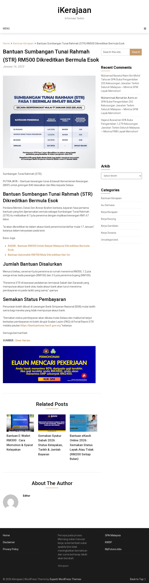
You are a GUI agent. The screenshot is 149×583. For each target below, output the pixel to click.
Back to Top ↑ (138, 579)
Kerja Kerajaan (109, 212)
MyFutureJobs (113, 549)
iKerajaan (74, 10)
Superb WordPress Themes (65, 579)
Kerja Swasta (108, 232)
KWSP (108, 542)
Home (6, 43)
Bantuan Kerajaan (23, 43)
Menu (6, 28)
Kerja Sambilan (109, 225)
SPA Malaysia (113, 535)
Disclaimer (9, 542)
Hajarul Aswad (109, 120)
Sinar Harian (22, 340)
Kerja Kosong (108, 218)
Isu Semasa (107, 205)
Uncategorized (109, 239)
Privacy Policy (11, 549)
